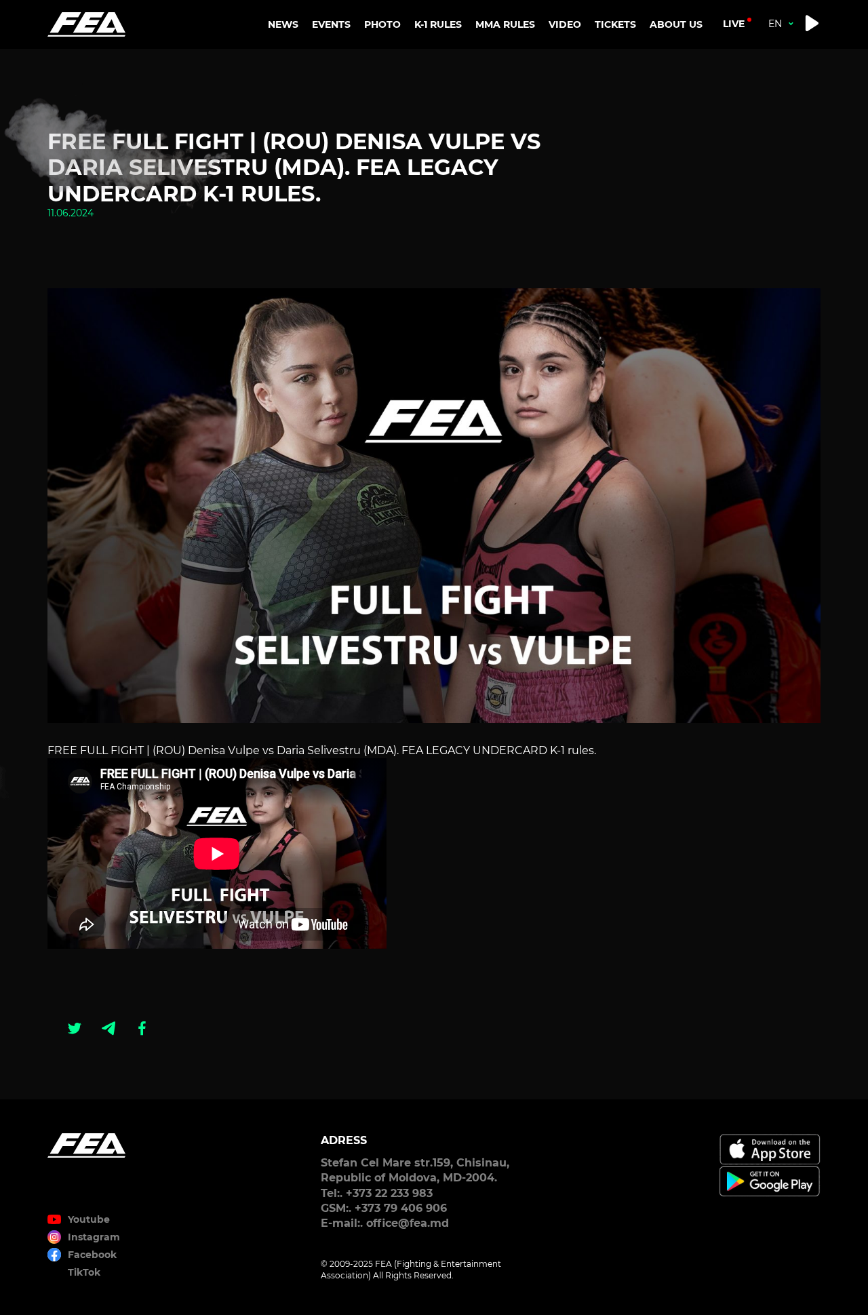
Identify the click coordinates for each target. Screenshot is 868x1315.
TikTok (84, 1272)
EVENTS (331, 24)
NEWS (283, 24)
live (734, 24)
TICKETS (615, 24)
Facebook (92, 1255)
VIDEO (565, 24)
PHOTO (382, 24)
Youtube (89, 1219)
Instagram (94, 1237)
